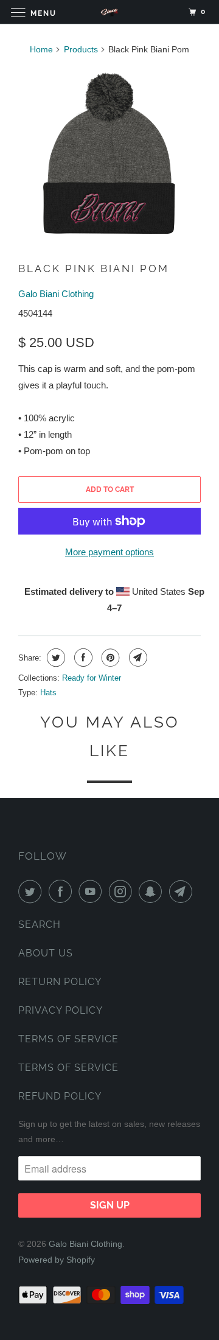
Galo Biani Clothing (56, 294)
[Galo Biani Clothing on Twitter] (32, 891)
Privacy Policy (60, 1010)
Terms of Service (68, 1039)
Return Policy (60, 981)
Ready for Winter (91, 677)
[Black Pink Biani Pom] (109, 154)
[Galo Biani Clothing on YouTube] (92, 891)
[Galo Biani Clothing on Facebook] (63, 891)
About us (45, 953)
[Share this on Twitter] (54, 657)
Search (39, 924)
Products (81, 49)
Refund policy (60, 1096)
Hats (48, 692)
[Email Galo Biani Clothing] (183, 891)
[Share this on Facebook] (81, 657)
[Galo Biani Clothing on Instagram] (123, 891)
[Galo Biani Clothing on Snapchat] (153, 891)
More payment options (109, 552)
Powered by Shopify (56, 1260)
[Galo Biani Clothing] (109, 12)
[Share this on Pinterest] (109, 657)
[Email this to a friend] (136, 657)
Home (41, 49)
